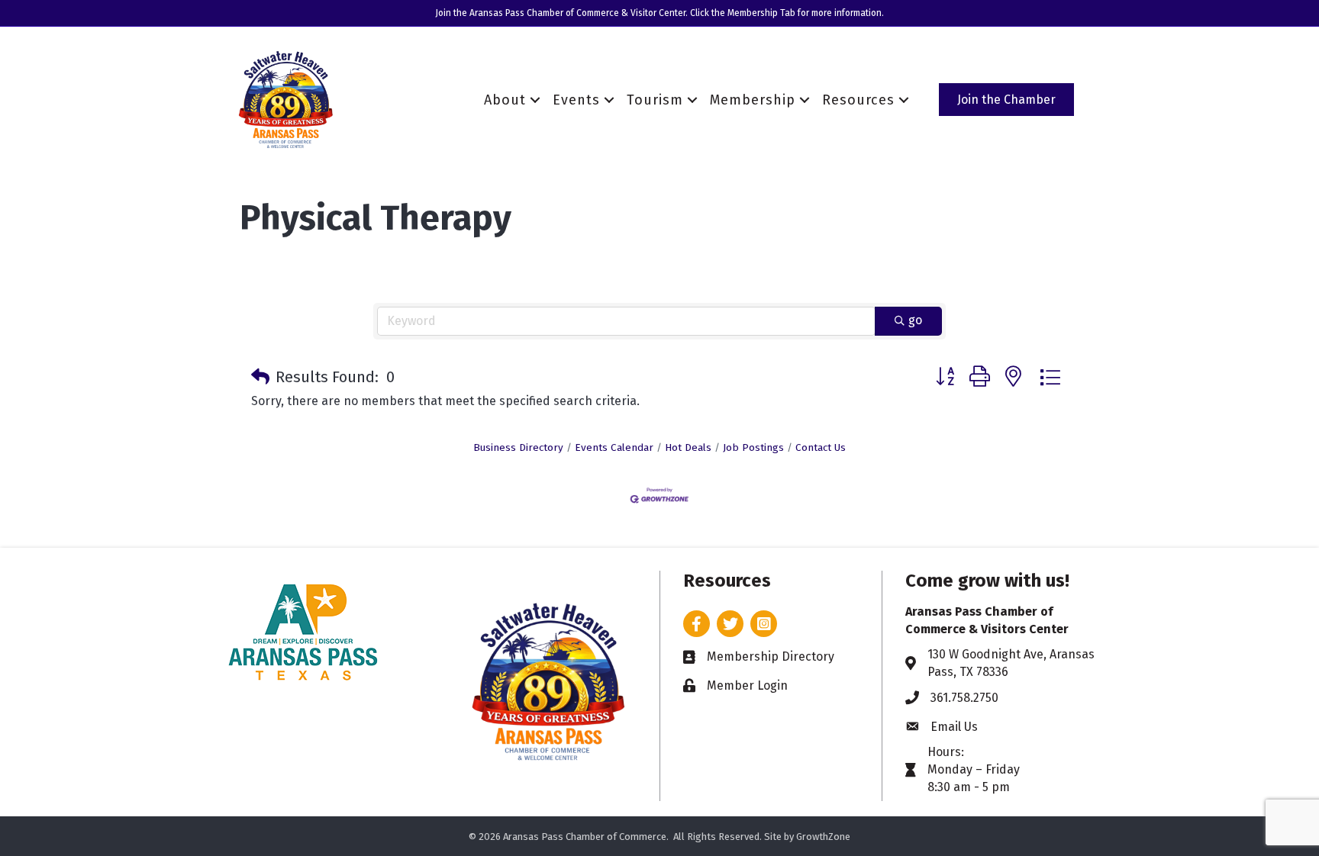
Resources (858, 100)
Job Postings (753, 447)
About (505, 100)
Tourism (655, 100)
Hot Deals (688, 447)
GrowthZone (823, 836)
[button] (260, 377)
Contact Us (820, 447)
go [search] (915, 320)
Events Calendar (614, 447)
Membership (752, 100)
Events (576, 100)
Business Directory (518, 447)
